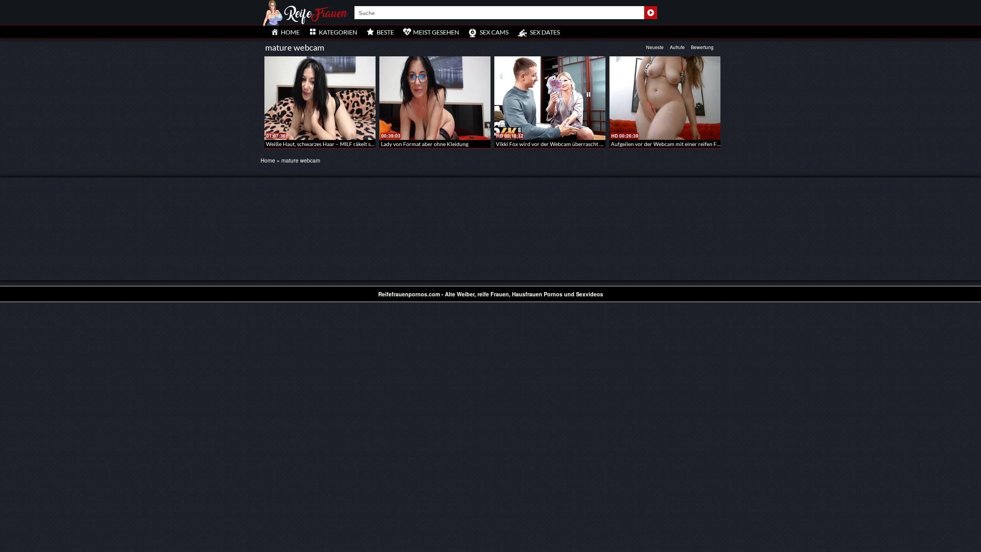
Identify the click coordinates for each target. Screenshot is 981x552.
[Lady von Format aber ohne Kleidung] (434, 98)
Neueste (655, 47)
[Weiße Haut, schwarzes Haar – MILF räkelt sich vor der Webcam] (320, 98)
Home (268, 160)
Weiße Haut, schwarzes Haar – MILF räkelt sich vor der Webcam (342, 144)
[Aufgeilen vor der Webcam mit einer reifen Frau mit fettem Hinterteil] (664, 98)
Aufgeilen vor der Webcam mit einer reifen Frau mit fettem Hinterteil (693, 144)
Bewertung (702, 47)
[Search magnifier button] (650, 12)
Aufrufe (677, 47)
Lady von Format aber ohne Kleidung (424, 144)
